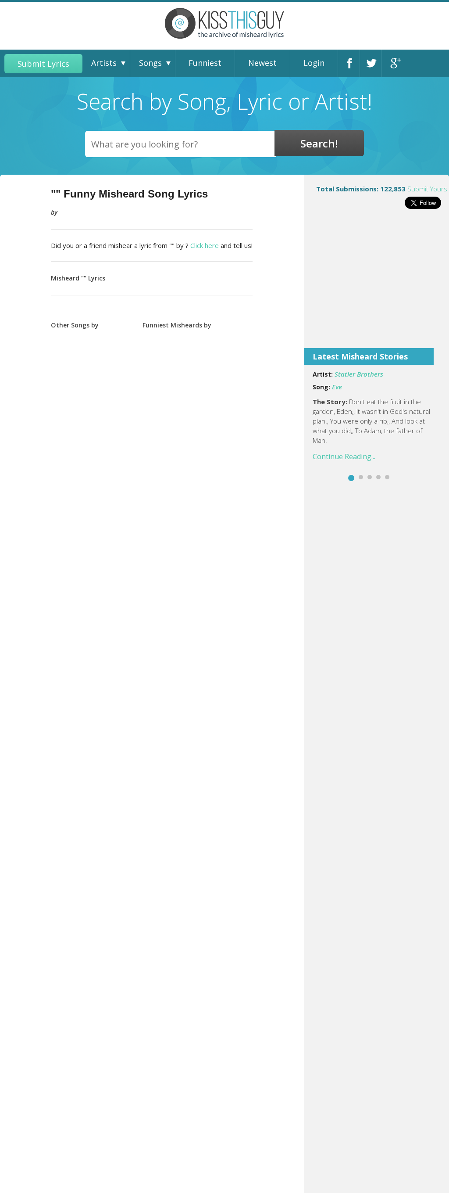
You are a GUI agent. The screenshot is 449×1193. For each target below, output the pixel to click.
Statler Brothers (359, 374)
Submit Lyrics (43, 63)
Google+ (395, 63)
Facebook (351, 63)
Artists (104, 62)
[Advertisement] (376, 284)
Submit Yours (427, 188)
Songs (150, 62)
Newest (262, 62)
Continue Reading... (344, 456)
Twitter (373, 63)
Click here (204, 245)
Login (313, 62)
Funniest (205, 62)
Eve (337, 386)
